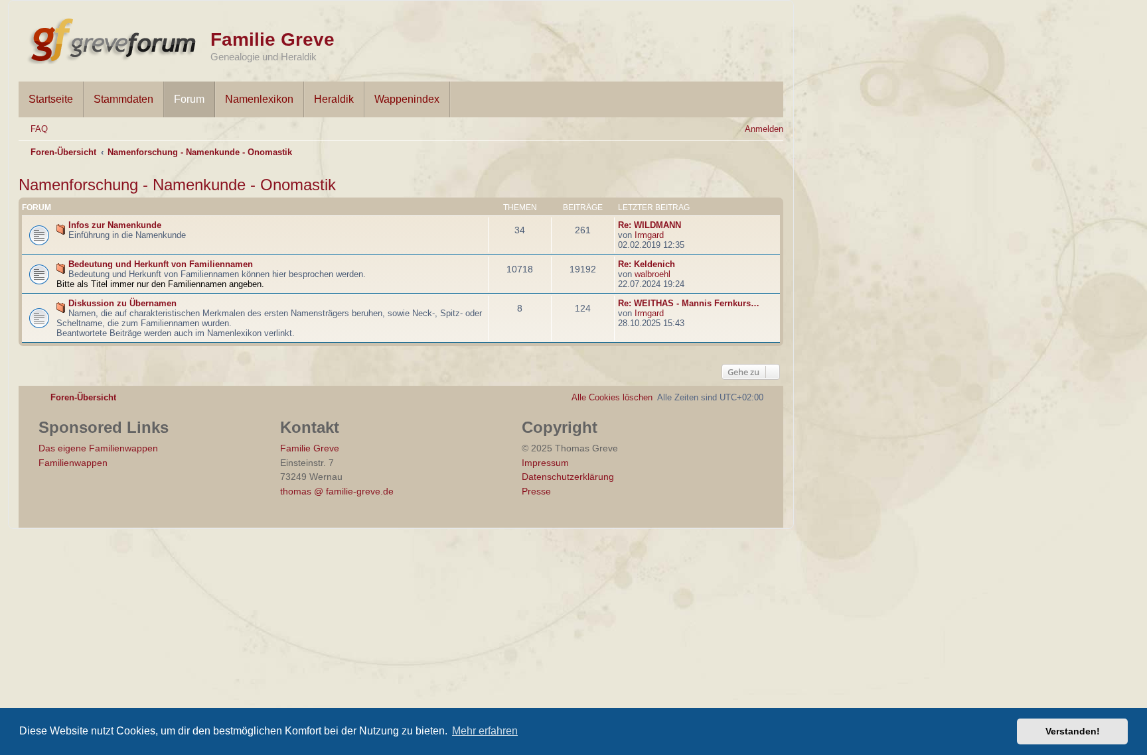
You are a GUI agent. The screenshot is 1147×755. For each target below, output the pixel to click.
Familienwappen (73, 462)
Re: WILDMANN (649, 225)
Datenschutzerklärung (568, 476)
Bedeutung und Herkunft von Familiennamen (160, 264)
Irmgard (649, 235)
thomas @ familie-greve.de (337, 491)
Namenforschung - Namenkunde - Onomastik (177, 185)
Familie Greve (272, 39)
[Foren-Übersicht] (114, 38)
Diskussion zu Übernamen (122, 303)
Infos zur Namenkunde (114, 225)
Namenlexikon (259, 99)
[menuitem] (33, 129)
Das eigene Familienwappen (98, 448)
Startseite (51, 99)
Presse (536, 491)
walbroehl (652, 274)
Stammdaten (123, 99)
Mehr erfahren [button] (485, 730)
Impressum (545, 462)
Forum (189, 99)
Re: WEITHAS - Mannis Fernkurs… (688, 303)
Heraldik (334, 99)
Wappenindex (406, 99)
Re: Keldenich (646, 264)
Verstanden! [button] (1072, 731)
